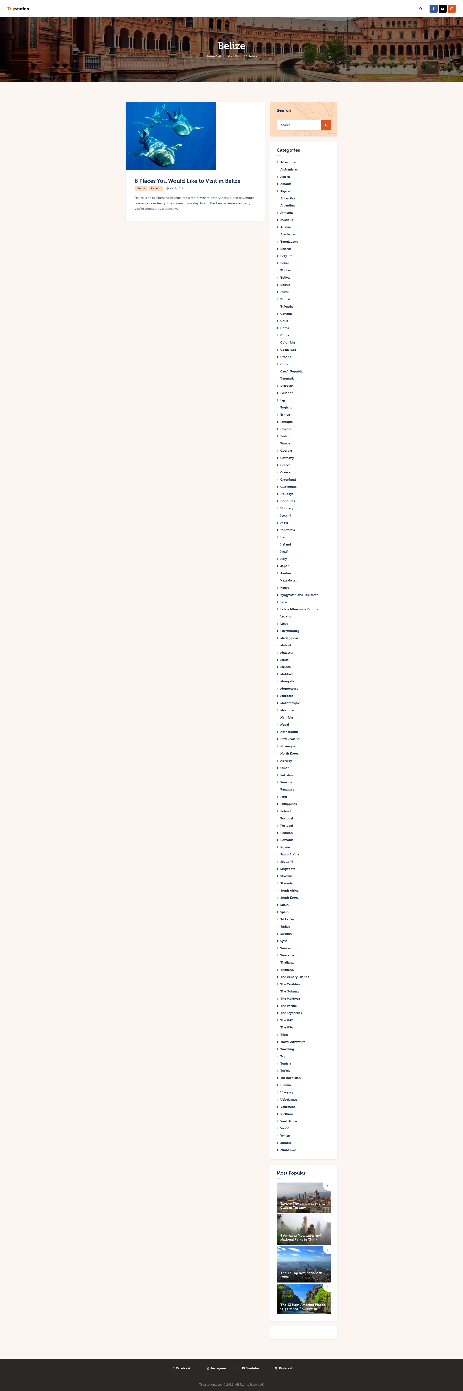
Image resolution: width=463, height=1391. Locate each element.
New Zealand (290, 739)
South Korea (289, 897)
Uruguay (286, 1092)
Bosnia (285, 285)
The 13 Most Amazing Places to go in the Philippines (302, 1307)
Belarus (285, 249)
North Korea (289, 753)
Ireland (285, 544)
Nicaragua (288, 746)
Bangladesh (289, 241)
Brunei (285, 299)
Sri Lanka (287, 919)
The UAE (286, 1020)
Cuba (284, 364)
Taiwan (285, 948)
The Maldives (290, 998)
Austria (285, 227)
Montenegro (289, 688)
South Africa (289, 890)
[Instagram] (452, 9)
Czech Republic (291, 371)
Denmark (287, 378)
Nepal (284, 724)
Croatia (285, 357)
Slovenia (286, 883)
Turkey (285, 1070)
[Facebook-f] (434, 9)
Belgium (286, 256)
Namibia (286, 717)
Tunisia (285, 1063)
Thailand (287, 962)
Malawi (285, 645)
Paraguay (287, 789)
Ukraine (286, 1085)
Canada (286, 314)
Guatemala (288, 487)
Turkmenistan (290, 1078)
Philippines (288, 804)
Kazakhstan (289, 580)
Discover (286, 385)
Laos (283, 602)
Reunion (286, 833)
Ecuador (286, 393)
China (284, 328)
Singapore (287, 869)
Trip (283, 1056)
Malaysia (286, 652)
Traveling (287, 1049)
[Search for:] (304, 125)
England (286, 407)
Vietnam (286, 1114)
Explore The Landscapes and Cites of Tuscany (302, 1205)
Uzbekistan (288, 1099)
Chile (284, 321)
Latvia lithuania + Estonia (299, 609)
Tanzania (287, 955)
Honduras (287, 501)
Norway (286, 760)
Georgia (286, 450)
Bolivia (285, 277)
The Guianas (289, 991)
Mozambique (290, 703)
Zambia (286, 1143)
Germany (287, 458)
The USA (286, 1027)
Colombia (287, 342)
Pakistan (286, 775)
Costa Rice (288, 350)
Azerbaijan (288, 234)
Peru (283, 796)
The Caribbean (291, 984)
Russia (285, 847)
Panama (286, 782)
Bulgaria (286, 306)
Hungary (286, 508)
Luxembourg (289, 631)
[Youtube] (443, 9)
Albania (286, 184)
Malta (284, 660)
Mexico (285, 667)
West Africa (288, 1121)
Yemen (285, 1135)
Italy (283, 559)
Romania (287, 840)
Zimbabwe (288, 1150)
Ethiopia (286, 422)
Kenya (284, 587)
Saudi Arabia (289, 854)
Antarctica (288, 198)
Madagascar (289, 638)
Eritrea (285, 414)
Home (210, 56)
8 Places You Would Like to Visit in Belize (188, 181)
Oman (285, 768)
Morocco (287, 696)
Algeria (285, 191)
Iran (283, 537)
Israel (284, 551)
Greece (285, 465)
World (240, 56)
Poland (285, 811)
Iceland (285, 515)
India (284, 523)
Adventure (288, 162)
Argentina (287, 205)
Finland (286, 436)
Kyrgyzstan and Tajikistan (299, 595)
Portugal (286, 818)
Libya (284, 623)
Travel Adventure (292, 1042)
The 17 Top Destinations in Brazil (301, 1275)
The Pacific (288, 1006)
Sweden (286, 934)
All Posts (225, 56)
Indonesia (287, 530)
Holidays (286, 494)
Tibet (284, 1034)
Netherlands (289, 732)
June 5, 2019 (176, 188)
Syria (284, 941)
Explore (155, 188)
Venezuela (288, 1107)
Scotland (286, 861)
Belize (141, 188)
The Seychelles (291, 1013)
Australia (286, 220)
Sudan (285, 926)
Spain (284, 905)
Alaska (285, 176)
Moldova (286, 674)
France (285, 443)
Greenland (288, 479)
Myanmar (287, 710)
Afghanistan (289, 169)
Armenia (286, 212)
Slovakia (286, 876)
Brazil (284, 292)
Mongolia (287, 681)
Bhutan (285, 270)
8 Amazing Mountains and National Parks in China (300, 1237)
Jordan (285, 573)
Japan (285, 566)
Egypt (284, 400)
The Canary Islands (294, 977)
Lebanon (286, 616)
